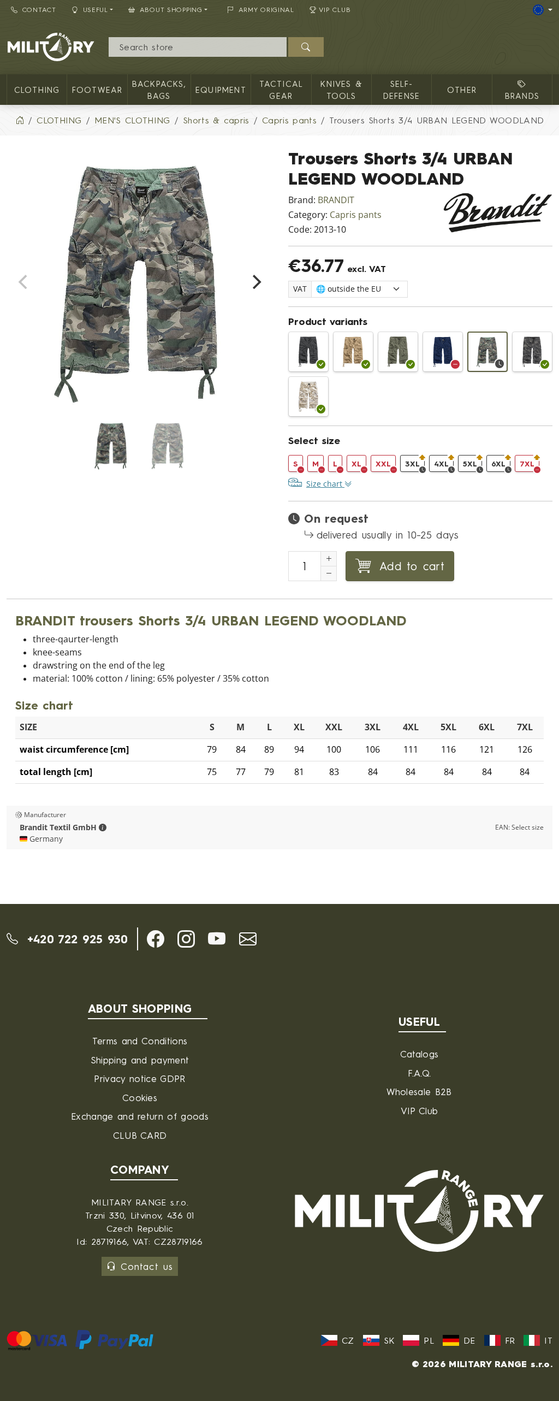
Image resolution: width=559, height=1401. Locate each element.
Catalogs (419, 1054)
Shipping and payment (140, 1060)
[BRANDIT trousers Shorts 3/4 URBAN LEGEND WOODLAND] (487, 352)
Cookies (139, 1097)
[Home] (19, 120)
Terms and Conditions (139, 1041)
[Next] (255, 282)
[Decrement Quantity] (328, 573)
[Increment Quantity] (328, 558)
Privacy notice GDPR (139, 1078)
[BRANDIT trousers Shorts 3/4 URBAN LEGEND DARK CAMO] (532, 351)
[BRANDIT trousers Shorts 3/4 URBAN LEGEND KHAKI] (353, 351)
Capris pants (356, 215)
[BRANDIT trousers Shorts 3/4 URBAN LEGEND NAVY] (442, 351)
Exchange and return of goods (140, 1116)
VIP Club (335, 9)
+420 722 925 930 (75, 939)
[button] (102, 827)
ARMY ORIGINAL (266, 9)
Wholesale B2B (418, 1091)
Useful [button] (95, 9)
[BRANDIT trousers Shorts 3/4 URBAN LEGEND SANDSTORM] (308, 396)
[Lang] (542, 9)
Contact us (147, 1266)
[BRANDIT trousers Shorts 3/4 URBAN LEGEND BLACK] (308, 351)
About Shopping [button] (171, 9)
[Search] (306, 47)
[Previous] (24, 282)
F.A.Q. (419, 1073)
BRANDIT (336, 200)
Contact (39, 9)
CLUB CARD (140, 1135)
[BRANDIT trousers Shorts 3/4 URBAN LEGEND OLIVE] (398, 351)
